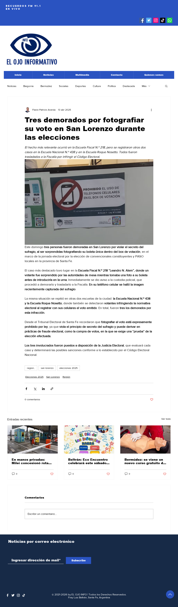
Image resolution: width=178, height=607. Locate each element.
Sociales (63, 86)
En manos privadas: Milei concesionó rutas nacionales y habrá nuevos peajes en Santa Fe (32, 461)
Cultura (97, 86)
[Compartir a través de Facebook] (26, 388)
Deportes (80, 86)
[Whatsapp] (169, 20)
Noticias (11, 86)
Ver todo (166, 418)
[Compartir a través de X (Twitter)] (35, 388)
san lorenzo (47, 368)
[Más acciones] (151, 110)
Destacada (129, 86)
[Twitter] (148, 20)
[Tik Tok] (162, 20)
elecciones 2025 (68, 368)
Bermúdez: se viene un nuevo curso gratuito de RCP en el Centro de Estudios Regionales (144, 461)
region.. (31, 368)
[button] (166, 86)
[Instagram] (155, 20)
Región (66, 376)
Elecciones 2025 (34, 376)
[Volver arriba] (170, 594)
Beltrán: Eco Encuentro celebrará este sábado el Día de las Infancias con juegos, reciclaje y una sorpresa (88, 461)
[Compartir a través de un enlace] (52, 388)
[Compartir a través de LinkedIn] (43, 388)
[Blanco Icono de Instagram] (18, 595)
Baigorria (28, 86)
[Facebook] (141, 20)
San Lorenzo (53, 376)
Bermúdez (46, 86)
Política (112, 86)
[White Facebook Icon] (8, 595)
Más (144, 86)
